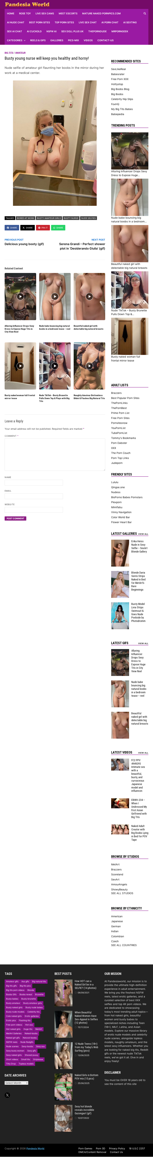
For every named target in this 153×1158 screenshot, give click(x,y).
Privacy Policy (117, 1148)
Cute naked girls (14, 1016)
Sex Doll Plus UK (72, 31)
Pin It (45, 227)
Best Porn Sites (39, 22)
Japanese (117, 921)
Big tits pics (25, 986)
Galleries (56, 40)
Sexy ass (40, 1046)
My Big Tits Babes (122, 109)
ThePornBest (119, 408)
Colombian (117, 936)
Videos (88, 40)
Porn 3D (100, 1148)
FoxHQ (115, 104)
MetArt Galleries (14, 1033)
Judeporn (117, 462)
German (116, 926)
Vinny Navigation (121, 512)
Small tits (25, 1059)
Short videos (12, 1059)
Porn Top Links (120, 458)
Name (8, 477)
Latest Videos (121, 752)
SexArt (115, 879)
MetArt (115, 864)
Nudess (115, 492)
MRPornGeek (119, 31)
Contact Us (116, 1152)
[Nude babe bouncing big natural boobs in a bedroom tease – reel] (120, 682)
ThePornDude (97, 31)
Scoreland (117, 874)
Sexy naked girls (14, 1055)
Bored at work (25, 218)
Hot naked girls (13, 1029)
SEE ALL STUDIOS (122, 893)
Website (10, 504)
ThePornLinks (119, 402)
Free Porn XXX (119, 79)
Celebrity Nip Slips (122, 99)
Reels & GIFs (38, 40)
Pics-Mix (73, 40)
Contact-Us (105, 40)
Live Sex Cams (45, 13)
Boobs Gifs (11, 994)
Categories (14, 40)
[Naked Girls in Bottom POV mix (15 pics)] (63, 1075)
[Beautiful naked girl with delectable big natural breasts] (120, 713)
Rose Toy (25, 13)
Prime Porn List (120, 412)
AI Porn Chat (109, 22)
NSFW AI (51, 31)
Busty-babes (12, 999)
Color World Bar (120, 517)
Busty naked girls (14, 1007)
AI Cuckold (34, 31)
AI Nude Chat (15, 22)
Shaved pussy (31, 1055)
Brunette (39, 994)
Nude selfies (88, 218)
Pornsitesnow (119, 422)
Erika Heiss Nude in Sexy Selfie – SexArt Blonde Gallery (139, 546)
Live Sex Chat (88, 22)
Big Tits (9, 52)
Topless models (26, 1063)
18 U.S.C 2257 (137, 1148)
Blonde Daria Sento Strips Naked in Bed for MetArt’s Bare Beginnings (138, 581)
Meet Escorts (68, 13)
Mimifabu (116, 507)
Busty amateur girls (49, 218)
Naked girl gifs (13, 1038)
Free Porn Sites (120, 418)
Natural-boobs (30, 1038)
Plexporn (116, 502)
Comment (12, 436)
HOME (10, 13)
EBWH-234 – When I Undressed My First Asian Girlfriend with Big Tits (139, 808)
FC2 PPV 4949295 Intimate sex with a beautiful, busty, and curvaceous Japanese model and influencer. (138, 775)
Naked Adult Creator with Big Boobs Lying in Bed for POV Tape (139, 832)
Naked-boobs (31, 1033)
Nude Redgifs (26, 1042)
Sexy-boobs (27, 1046)
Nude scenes (12, 1046)
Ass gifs (25, 981)
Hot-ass (29, 1025)
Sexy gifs (31, 1050)
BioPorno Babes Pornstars (127, 497)
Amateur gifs (12, 981)
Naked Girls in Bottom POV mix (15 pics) (86, 1077)
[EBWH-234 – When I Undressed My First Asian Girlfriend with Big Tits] (120, 800)
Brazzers (116, 392)
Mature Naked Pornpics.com (101, 13)
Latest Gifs (119, 643)
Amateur (20, 52)
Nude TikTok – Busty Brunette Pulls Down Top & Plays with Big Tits (54, 398)
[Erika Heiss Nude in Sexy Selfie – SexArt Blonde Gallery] (120, 541)
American (117, 916)
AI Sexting (130, 22)
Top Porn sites (64, 22)
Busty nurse (71, 218)
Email (8, 491)
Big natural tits (39, 981)
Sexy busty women (15, 1050)
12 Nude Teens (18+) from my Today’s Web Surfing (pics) (86, 1047)
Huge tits (28, 1029)
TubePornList (119, 432)
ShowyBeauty (119, 889)
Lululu (114, 482)
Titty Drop (11, 1063)
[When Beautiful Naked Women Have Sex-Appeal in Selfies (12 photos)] (63, 1012)
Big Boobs (117, 94)
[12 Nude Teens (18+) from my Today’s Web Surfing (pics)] (63, 1043)
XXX (113, 448)
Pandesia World (35, 1148)
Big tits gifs (11, 986)
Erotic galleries (32, 1016)
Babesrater (117, 74)
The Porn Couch (120, 452)
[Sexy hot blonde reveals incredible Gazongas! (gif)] (63, 1106)
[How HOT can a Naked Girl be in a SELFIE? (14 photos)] (63, 981)
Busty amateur (13, 1003)
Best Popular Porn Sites (125, 398)
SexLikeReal (118, 69)
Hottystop (117, 84)
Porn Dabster (119, 442)
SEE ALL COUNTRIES (124, 945)
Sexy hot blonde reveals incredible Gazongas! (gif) (84, 1110)
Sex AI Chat (14, 31)
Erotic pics (11, 1020)
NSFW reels (11, 1042)
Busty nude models (15, 1012)
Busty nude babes (34, 1007)
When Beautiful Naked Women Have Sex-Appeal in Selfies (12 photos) (86, 1017)
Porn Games (85, 1148)
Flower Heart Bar (121, 522)
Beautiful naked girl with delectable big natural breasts (88, 327)
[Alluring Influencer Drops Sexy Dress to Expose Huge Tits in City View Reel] (120, 650)
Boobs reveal (26, 994)
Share (13, 227)
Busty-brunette (28, 999)
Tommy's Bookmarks (123, 438)
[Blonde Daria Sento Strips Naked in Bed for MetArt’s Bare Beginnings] (120, 572)
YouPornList (118, 428)
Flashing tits (24, 1020)
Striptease (38, 1059)
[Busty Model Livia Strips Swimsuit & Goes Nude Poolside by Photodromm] (120, 604)
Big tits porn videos (15, 990)
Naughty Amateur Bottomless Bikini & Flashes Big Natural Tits (89, 397)
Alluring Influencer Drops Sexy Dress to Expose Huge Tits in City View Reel (19, 329)
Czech (115, 941)
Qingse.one (118, 487)
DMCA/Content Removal (92, 1152)
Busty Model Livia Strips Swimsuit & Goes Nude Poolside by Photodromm (138, 612)
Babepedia (117, 114)
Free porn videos (14, 1025)
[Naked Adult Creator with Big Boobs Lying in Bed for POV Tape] (120, 826)
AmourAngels (119, 884)
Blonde (30, 990)
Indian (114, 931)
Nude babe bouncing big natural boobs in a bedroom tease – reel (54, 327)
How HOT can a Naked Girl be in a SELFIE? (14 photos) (85, 985)
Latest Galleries (124, 533)
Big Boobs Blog (120, 89)
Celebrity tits (33, 1012)
